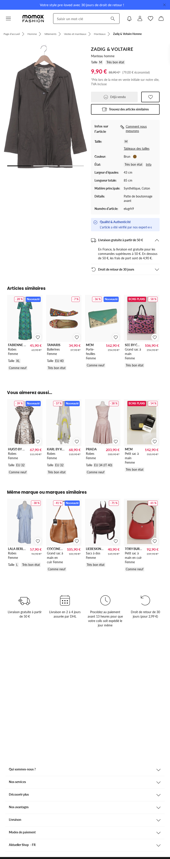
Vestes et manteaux (75, 34)
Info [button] (148, 164)
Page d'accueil (12, 34)
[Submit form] (112, 18)
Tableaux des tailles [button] (136, 148)
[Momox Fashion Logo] (33, 18)
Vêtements (50, 34)
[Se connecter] (140, 18)
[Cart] (161, 18)
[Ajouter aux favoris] (150, 97)
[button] (8, 18)
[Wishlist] (150, 18)
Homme (32, 34)
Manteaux (100, 34)
